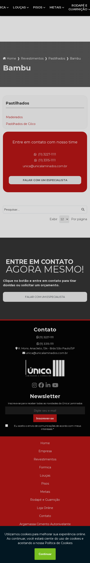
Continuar (45, 554)
